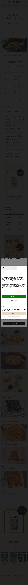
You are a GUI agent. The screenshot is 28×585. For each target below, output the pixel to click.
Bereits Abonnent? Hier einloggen (14, 316)
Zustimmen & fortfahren (14, 296)
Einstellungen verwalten (14, 300)
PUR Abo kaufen (14, 313)
